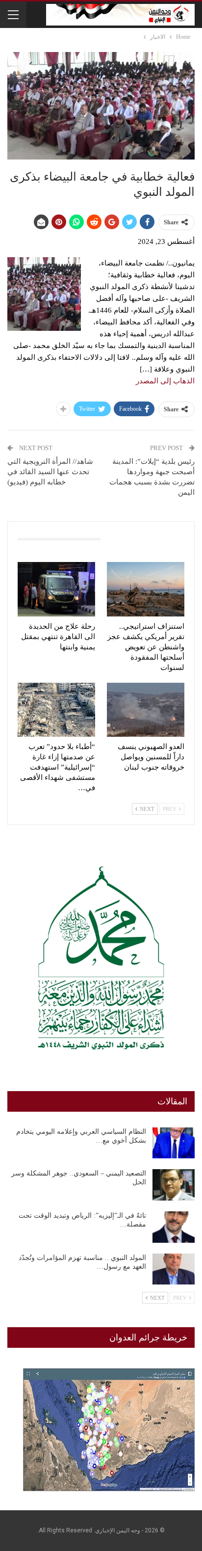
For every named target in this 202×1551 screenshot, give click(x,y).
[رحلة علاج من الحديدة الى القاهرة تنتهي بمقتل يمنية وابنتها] (56, 589)
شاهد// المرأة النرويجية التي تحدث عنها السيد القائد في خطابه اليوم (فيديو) (50, 471)
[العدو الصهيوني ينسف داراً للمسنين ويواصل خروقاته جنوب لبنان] (145, 710)
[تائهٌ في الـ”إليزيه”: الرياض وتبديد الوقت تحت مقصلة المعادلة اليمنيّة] (173, 1227)
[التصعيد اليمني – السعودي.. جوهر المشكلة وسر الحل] (173, 1185)
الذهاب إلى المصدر (165, 381)
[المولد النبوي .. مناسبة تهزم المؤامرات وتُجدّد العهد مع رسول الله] (173, 1269)
